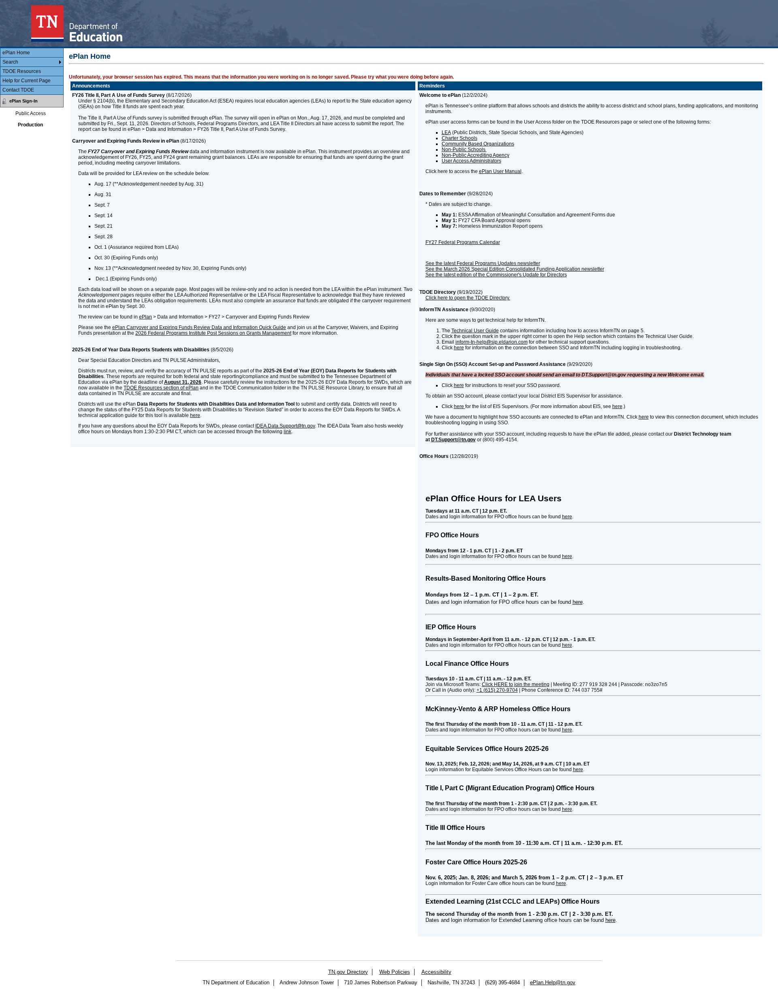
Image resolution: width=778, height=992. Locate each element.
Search (10, 62)
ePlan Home (16, 53)
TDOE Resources (21, 71)
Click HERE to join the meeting (515, 684)
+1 (497, 690)
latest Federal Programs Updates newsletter (492, 263)
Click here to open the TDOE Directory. (467, 298)
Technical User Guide (475, 331)
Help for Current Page (26, 80)
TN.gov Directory (348, 972)
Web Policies (394, 972)
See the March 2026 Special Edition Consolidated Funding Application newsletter (514, 269)
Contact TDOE (18, 90)
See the (433, 275)
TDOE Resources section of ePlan (161, 388)
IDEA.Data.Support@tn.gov (285, 426)
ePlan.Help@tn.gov (552, 982)
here (195, 415)
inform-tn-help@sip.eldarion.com (491, 342)
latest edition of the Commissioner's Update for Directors (505, 275)
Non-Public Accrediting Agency (475, 155)
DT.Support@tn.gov (453, 440)
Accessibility (436, 972)
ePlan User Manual (500, 171)
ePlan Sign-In (23, 100)
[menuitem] (32, 53)
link (287, 431)
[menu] (32, 71)
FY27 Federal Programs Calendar (462, 242)
